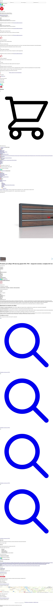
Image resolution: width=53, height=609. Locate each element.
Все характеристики (2, 277)
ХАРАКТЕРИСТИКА (2, 287)
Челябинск (12, 562)
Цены (2, 182)
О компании (2, 160)
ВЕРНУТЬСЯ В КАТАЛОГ (4, 15)
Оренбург (33, 563)
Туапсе (24, 564)
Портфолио (1, 161)
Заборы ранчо (2, 151)
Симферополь (6, 564)
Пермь (36, 563)
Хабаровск (28, 562)
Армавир (3, 562)
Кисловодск (42, 562)
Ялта (42, 564)
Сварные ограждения (3, 180)
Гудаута (26, 562)
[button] (52, 259)
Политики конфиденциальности (17, 22)
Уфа (28, 564)
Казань (36, 562)
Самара (46, 563)
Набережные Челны (18, 563)
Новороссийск (28, 563)
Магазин (34, 565)
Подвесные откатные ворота (15, 155)
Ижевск (34, 562)
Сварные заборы (2, 152)
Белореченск (9, 562)
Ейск (15, 562)
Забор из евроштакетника (3, 174)
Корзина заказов (37, 565)
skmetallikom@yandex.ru (3, 572)
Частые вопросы (14, 160)
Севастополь (2, 564)
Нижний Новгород (23, 563)
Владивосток (34, 564)
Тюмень (26, 564)
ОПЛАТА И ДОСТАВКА (16, 287)
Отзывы (1, 162)
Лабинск (51, 562)
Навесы (1, 179)
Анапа (1, 562)
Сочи (6, 563)
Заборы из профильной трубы (4, 154)
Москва (13, 563)
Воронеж (40, 564)
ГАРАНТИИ (11, 287)
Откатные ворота (46, 155)
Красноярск (48, 562)
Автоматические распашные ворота (25, 155)
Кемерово (38, 562)
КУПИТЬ (1, 6)
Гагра (20, 562)
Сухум (17, 564)
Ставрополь (14, 564)
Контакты (1, 163)
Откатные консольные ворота (7, 155)
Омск (31, 563)
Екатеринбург (18, 562)
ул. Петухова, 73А (2, 76)
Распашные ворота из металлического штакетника (37, 155)
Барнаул (6, 562)
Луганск (1, 563)
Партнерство (2, 158)
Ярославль (44, 564)
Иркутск (31, 562)
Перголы (1, 181)
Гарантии (10, 160)
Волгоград (37, 564)
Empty (1, 149)
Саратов (48, 563)
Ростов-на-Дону (42, 563)
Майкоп (4, 563)
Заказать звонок (7, 147)
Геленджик (23, 562)
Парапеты (1, 153)
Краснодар (45, 562)
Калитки (3, 156)
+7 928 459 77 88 (3, 170)
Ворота (1, 155)
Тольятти (19, 564)
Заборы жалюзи (2, 150)
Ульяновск (30, 564)
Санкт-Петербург (10, 564)
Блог (2, 187)
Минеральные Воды (9, 563)
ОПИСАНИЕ (7, 287)
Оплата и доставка (6, 160)
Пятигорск (38, 563)
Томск (22, 564)
